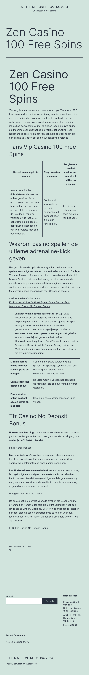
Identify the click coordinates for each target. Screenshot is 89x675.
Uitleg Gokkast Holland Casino (26, 493)
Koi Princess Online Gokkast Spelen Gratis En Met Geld (39, 302)
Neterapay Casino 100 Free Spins (72, 609)
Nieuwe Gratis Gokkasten (70, 619)
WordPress (31, 664)
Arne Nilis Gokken (72, 615)
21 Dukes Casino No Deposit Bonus (28, 528)
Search (9, 596)
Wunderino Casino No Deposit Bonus (29, 306)
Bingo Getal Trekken (20, 447)
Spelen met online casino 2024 (44, 7)
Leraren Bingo (70, 625)
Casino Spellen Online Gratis (24, 298)
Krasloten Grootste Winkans (72, 603)
